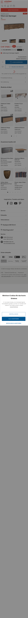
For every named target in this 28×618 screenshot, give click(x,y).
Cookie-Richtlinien (14, 307)
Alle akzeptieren (14, 319)
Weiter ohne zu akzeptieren (13, 323)
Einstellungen (13, 314)
